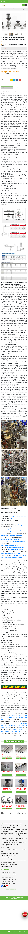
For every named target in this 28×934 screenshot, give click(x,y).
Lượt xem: (3, 74)
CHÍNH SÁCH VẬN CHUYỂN (9, 879)
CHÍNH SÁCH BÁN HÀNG (8, 872)
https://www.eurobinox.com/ (18, 516)
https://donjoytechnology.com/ (10, 539)
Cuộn (15, 715)
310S (12, 719)
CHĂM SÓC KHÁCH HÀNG (8, 883)
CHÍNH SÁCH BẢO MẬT (8, 881)
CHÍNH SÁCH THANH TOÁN (9, 875)
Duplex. (7, 731)
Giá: (2, 48)
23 (22, 813)
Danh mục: (5, 44)
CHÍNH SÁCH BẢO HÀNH (8, 877)
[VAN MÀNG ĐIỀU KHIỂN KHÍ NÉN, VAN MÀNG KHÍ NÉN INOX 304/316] (6, 34)
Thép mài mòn (16, 731)
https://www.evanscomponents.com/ (11, 535)
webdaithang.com (14, 898)
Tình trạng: (4, 41)
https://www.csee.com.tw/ (17, 518)
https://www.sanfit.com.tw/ (15, 549)
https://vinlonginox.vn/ (20, 525)
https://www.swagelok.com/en (9, 545)
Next (26, 813)
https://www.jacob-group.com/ (16, 547)
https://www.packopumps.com (10, 529)
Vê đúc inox (8, 717)
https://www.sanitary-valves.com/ (11, 553)
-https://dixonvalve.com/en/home (15, 541)
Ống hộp (20, 715)
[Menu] (23, 5)
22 (19, 813)
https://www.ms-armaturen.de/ (10, 523)
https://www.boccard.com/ (16, 531)
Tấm (12, 715)
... (17, 813)
